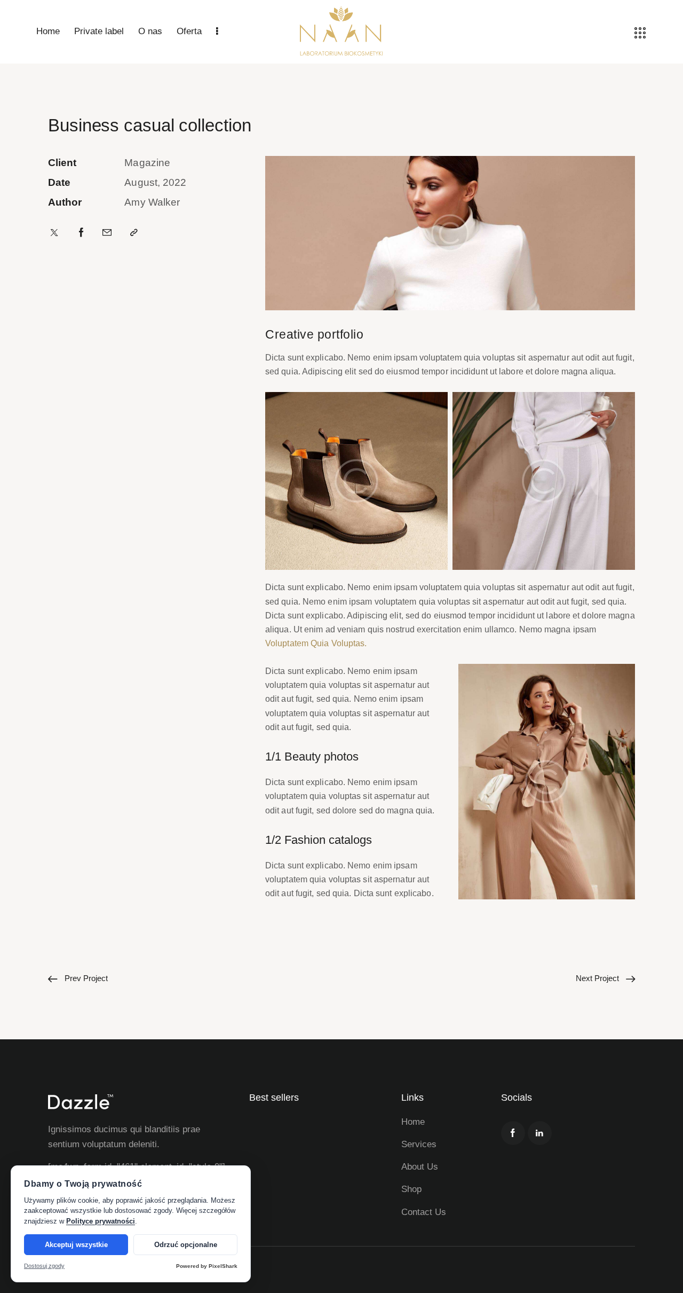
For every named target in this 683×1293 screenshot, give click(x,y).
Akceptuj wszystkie (76, 1245)
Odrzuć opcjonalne (185, 1245)
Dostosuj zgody (44, 1266)
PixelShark (223, 1266)
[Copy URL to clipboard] (134, 233)
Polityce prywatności (100, 1221)
